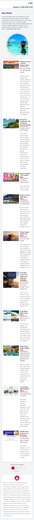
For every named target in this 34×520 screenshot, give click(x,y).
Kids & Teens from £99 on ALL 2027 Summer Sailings (24, 185)
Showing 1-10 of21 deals (17, 464)
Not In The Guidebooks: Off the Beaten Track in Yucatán (25, 122)
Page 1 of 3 (17, 471)
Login (30, 3)
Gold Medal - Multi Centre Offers (24, 313)
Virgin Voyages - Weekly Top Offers (25, 233)
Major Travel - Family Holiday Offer (24, 348)
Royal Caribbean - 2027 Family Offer (25, 175)
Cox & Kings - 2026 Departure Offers (24, 388)
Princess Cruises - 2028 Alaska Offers (25, 196)
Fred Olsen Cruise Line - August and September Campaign (24, 276)
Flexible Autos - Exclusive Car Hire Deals (24, 433)
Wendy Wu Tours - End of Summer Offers (25, 63)
